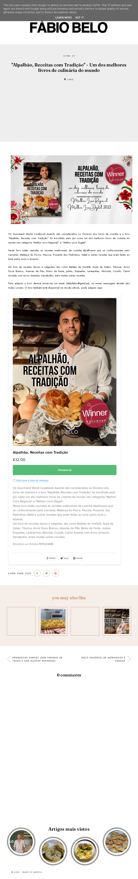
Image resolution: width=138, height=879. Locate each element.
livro (70, 79)
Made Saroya (32, 872)
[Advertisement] (69, 106)
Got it (79, 17)
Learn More (63, 17)
